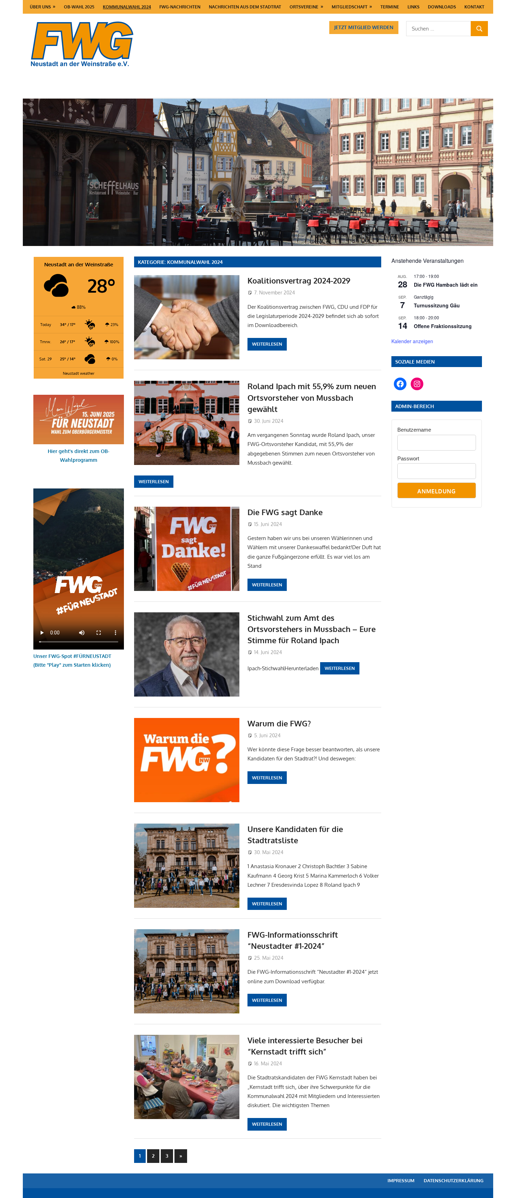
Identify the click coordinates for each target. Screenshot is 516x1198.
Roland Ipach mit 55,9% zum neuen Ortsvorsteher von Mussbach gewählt (311, 397)
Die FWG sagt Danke (285, 512)
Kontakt (474, 6)
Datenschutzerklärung (453, 1180)
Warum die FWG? (279, 723)
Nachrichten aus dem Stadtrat (245, 6)
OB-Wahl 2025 (79, 6)
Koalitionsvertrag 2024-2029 (298, 280)
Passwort (408, 458)
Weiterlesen (267, 344)
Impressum (401, 1180)
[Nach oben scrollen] (504, 1186)
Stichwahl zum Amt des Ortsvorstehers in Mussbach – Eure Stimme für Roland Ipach (311, 629)
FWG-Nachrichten (179, 6)
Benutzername (414, 430)
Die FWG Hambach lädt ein (446, 284)
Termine (390, 6)
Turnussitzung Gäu (437, 305)
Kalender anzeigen (412, 341)
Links (413, 6)
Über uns (40, 6)
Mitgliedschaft (350, 6)
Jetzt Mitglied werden (363, 27)
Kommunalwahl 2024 (127, 6)
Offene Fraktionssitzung (443, 326)
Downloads (442, 6)
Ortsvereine (304, 6)
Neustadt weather (78, 373)
